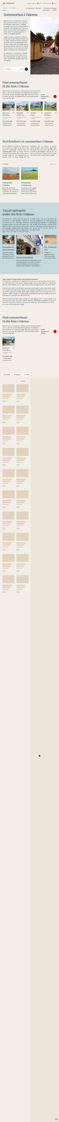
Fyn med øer (12, 8)
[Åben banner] (56, 1119)
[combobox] (24, 381)
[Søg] (26, 69)
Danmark (4, 8)
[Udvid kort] (33, 381)
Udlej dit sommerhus (31, 3)
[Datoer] (21, 69)
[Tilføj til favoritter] (14, 113)
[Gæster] (23, 69)
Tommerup (33, 146)
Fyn (7, 22)
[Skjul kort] (56, 381)
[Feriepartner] (8, 3)
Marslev (4, 157)
